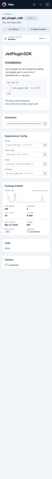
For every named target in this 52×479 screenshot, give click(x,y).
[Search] (41, 4)
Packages (7, 14)
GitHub (7, 248)
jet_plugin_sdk (12, 18)
